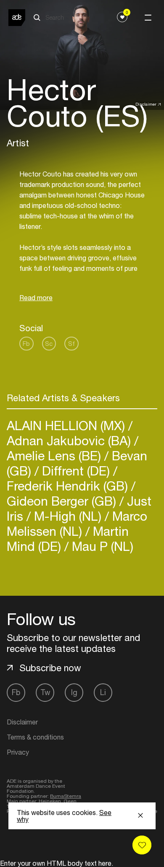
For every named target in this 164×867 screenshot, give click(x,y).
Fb (26, 343)
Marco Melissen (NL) (77, 523)
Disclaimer (145, 103)
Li (103, 692)
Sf (71, 343)
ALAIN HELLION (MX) (67, 425)
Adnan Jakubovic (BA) (70, 440)
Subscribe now (50, 667)
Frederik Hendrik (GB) (69, 485)
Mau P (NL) (101, 546)
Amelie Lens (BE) (55, 455)
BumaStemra (65, 796)
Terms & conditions (35, 737)
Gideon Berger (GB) (63, 500)
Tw (45, 692)
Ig (74, 692)
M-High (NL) (68, 516)
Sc (49, 343)
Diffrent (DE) (76, 470)
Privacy (18, 752)
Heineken (50, 801)
